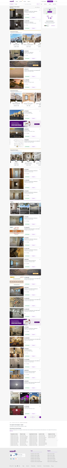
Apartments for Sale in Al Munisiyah (33, 438)
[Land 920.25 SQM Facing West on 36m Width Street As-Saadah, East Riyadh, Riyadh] (17, 235)
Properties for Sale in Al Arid (14, 435)
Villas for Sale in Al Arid (23, 435)
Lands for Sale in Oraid (42, 445)
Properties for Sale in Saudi (15, 422)
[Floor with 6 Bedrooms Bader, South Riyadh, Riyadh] (17, 357)
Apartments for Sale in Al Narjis (33, 439)
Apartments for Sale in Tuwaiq (33, 445)
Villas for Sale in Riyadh (50, 453)
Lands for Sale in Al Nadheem (42, 439)
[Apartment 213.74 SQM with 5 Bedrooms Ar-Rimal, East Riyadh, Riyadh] (17, 257)
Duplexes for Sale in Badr (51, 437)
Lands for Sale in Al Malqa (42, 438)
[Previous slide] (9, 439)
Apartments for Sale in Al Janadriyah (33, 436)
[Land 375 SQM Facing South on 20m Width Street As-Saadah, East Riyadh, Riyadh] (17, 285)
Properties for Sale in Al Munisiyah (15, 438)
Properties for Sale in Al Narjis (14, 439)
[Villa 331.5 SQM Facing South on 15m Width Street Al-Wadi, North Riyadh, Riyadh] (17, 346)
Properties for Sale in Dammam (35, 458)
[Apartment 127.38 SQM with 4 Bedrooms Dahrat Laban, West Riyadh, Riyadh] (17, 335)
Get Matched (53, 25)
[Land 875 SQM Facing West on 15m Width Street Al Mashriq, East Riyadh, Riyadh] (17, 77)
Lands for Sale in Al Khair (42, 436)
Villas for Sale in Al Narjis (23, 439)
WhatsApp (27, 17)
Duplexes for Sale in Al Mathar (52, 435)
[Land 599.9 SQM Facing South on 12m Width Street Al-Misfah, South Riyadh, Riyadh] (17, 147)
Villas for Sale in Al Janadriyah (24, 436)
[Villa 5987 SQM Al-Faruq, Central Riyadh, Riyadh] (17, 88)
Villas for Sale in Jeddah (51, 455)
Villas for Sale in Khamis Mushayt (52, 461)
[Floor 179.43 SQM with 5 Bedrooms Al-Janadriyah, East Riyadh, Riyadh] (17, 378)
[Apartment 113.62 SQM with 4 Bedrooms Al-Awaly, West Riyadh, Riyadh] (17, 225)
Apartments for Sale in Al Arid (33, 435)
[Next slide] (57, 439)
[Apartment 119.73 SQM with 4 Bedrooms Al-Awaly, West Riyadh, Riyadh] (17, 246)
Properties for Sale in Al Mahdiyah (15, 437)
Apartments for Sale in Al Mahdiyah (33, 437)
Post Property (44, 1)
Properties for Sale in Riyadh (35, 453)
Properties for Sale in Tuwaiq (14, 445)
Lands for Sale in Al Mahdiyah (42, 437)
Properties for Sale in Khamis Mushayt (36, 461)
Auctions (20, 1)
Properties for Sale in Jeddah (35, 455)
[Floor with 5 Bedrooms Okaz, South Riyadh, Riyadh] (17, 119)
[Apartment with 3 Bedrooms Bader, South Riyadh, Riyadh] (17, 59)
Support (28, 1)
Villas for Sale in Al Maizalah (23, 438)
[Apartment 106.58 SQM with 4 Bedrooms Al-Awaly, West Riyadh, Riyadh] (17, 199)
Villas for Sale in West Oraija (23, 445)
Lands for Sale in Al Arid (42, 435)
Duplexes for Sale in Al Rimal (52, 436)
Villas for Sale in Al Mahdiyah (23, 437)
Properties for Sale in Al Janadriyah (15, 436)
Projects (25, 1)
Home (10, 422)
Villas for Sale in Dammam (51, 458)
